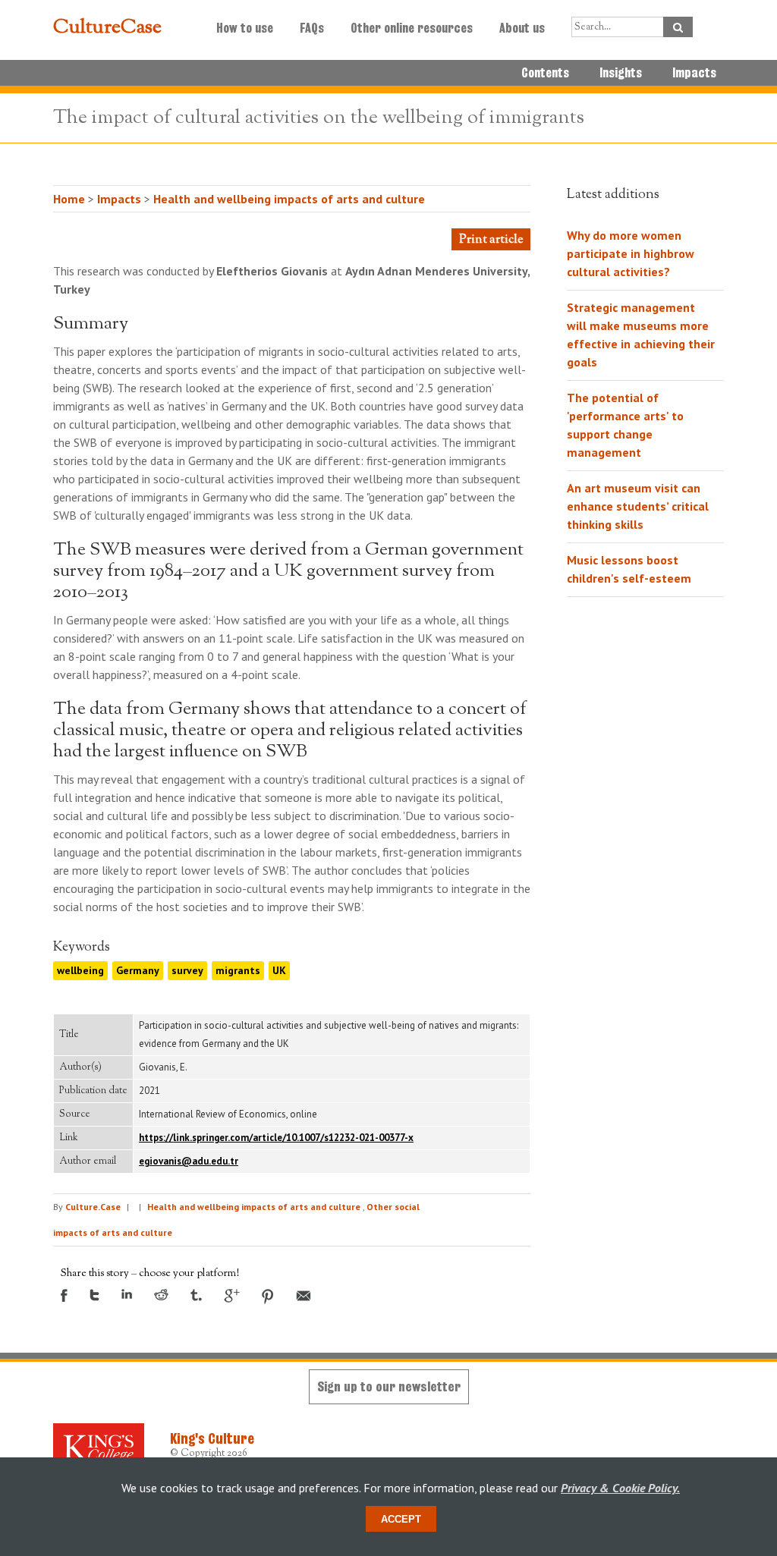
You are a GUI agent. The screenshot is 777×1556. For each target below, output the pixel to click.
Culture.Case (93, 1206)
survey (187, 970)
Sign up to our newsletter (389, 1386)
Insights (620, 72)
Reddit (161, 1294)
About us (522, 28)
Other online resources (412, 28)
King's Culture (212, 1438)
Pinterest (268, 1296)
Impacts (694, 72)
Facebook (64, 1295)
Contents (545, 72)
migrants (237, 970)
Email (303, 1295)
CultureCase (107, 28)
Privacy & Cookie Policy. (620, 1488)
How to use (244, 28)
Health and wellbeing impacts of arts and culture (289, 198)
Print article (491, 240)
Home (69, 198)
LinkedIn (126, 1294)
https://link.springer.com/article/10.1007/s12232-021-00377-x (276, 1137)
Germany (137, 970)
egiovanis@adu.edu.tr (188, 1161)
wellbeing (80, 970)
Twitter (94, 1295)
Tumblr (196, 1295)
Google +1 (232, 1296)
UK (279, 970)
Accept (401, 1519)
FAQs (312, 28)
